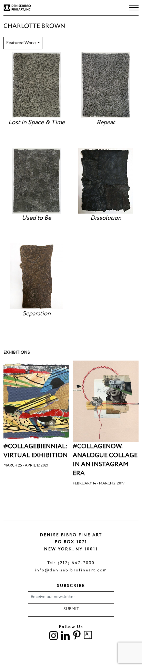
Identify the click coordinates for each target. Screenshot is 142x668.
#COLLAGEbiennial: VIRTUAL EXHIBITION (35, 451)
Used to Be (36, 218)
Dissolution (105, 218)
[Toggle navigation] (134, 7)
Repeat (106, 122)
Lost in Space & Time (36, 122)
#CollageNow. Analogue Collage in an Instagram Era (105, 460)
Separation (36, 313)
